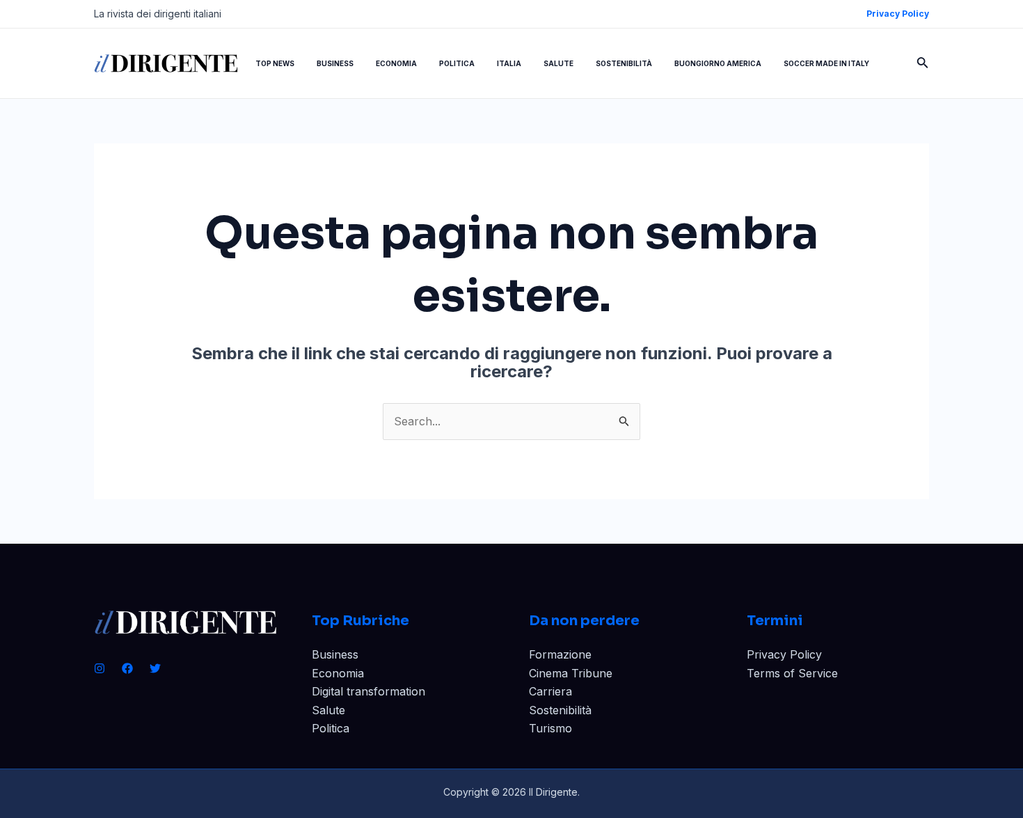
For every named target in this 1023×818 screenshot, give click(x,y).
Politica (330, 728)
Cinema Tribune (570, 673)
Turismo (550, 728)
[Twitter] (155, 668)
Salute (328, 710)
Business (335, 654)
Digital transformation (368, 691)
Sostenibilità (560, 710)
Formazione (560, 654)
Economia (338, 673)
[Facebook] (127, 668)
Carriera (550, 691)
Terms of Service (792, 673)
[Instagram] (99, 668)
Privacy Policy (784, 654)
